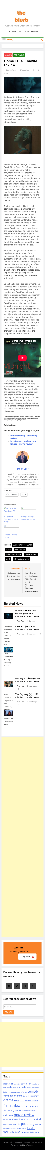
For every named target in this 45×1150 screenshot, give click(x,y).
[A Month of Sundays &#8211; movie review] (11, 511)
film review (20, 549)
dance (25, 1096)
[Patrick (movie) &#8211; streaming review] (28, 511)
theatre (31, 1128)
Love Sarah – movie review (23, 441)
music (29, 1119)
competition (9, 1095)
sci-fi (8, 559)
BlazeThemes (28, 1145)
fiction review (31, 1100)
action (10, 1083)
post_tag (27, 1124)
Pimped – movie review (21, 444)
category (12, 1092)
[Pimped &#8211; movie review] (11, 529)
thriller (32, 1132)
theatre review (11, 1132)
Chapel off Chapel (21, 1092)
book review (17, 1087)
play (18, 1124)
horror (32, 1110)
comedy (33, 1091)
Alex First (20, 621)
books (27, 1087)
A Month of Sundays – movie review (11, 519)
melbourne (8, 1115)
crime (19, 1095)
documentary (33, 1096)
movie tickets (18, 1119)
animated (17, 1084)
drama (8, 549)
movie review (30, 554)
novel (14, 1124)
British (5, 1092)
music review (7, 1124)
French (10, 1110)
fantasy (22, 1101)
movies (7, 1119)
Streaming (19, 55)
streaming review (21, 559)
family (16, 1101)
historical (26, 1110)
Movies (8, 55)
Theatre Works (24, 1132)
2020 (5, 1084)
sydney (24, 1128)
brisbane (35, 1087)
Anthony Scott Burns (22, 545)
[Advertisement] (23, 837)
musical (37, 1119)
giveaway (18, 1110)
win (37, 1132)
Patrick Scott (11, 70)
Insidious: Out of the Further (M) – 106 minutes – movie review (27, 613)
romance (38, 1124)
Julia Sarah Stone (13, 554)
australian (26, 1083)
